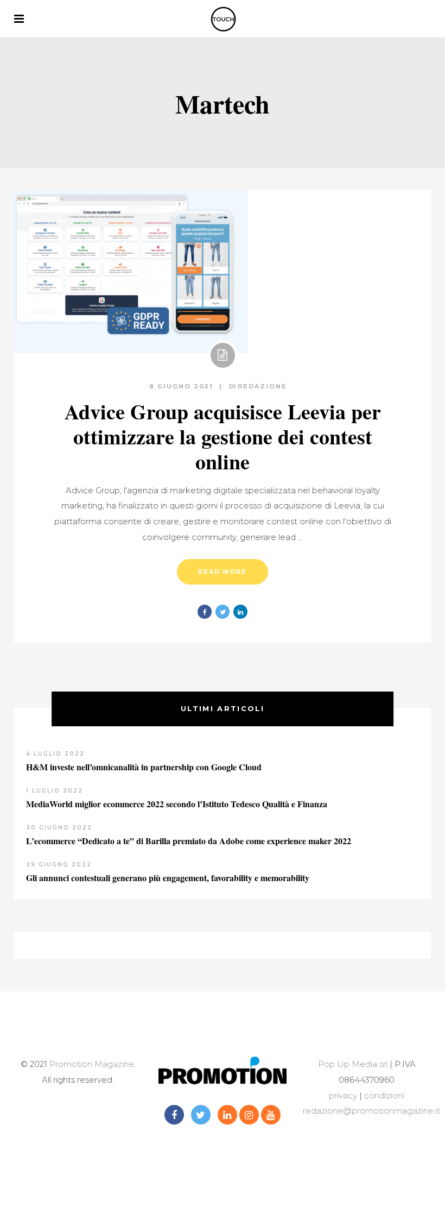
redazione (262, 386)
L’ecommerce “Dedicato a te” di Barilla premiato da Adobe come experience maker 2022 (188, 840)
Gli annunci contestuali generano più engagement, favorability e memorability (167, 877)
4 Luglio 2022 (55, 753)
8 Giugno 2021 (183, 386)
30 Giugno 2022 (59, 827)
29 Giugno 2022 (59, 864)
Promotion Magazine (91, 1064)
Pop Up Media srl (352, 1064)
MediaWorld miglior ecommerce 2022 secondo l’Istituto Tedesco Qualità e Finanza (176, 803)
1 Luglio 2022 (54, 790)
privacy (343, 1095)
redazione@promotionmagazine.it (371, 1111)
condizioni (383, 1095)
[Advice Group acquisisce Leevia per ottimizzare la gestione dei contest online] (131, 271)
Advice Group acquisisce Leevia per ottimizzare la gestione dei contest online (223, 436)
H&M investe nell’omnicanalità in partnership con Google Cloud (144, 767)
